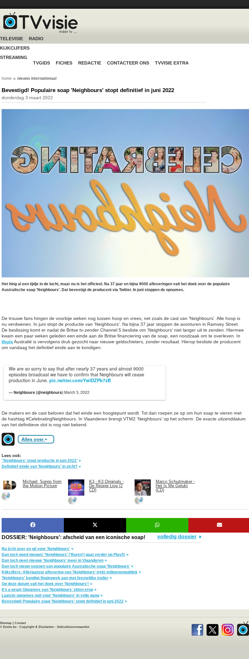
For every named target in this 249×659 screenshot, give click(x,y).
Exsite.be (10, 627)
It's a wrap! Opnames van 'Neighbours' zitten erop (47, 589)
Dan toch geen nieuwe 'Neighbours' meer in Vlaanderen (52, 560)
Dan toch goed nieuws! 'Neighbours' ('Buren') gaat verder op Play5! (63, 554)
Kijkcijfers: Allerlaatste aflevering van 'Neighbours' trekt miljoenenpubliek (69, 572)
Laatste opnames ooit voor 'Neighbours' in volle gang (50, 595)
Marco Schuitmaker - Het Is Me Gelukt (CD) (175, 485)
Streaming (13, 57)
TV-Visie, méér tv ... (40, 22)
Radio (36, 38)
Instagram (228, 628)
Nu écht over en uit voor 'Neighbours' (36, 549)
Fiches (64, 63)
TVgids (41, 63)
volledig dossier (176, 536)
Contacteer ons (128, 63)
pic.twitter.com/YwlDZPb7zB (80, 380)
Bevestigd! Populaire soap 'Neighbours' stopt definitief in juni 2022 (63, 601)
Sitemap (6, 623)
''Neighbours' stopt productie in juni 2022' (39, 460)
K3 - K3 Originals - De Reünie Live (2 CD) (106, 485)
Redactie (89, 63)
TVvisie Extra (172, 63)
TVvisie (243, 628)
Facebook (197, 628)
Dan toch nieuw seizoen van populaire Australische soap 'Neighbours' (66, 566)
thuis (7, 341)
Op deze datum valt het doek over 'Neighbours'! (45, 584)
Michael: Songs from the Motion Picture (42, 483)
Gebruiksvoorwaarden (73, 627)
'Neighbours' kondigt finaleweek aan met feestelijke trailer (55, 578)
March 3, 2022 (76, 392)
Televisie (11, 38)
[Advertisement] (53, 307)
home (7, 78)
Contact (20, 623)
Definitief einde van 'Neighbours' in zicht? (39, 466)
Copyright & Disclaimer (36, 627)
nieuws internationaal (36, 78)
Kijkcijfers (15, 48)
